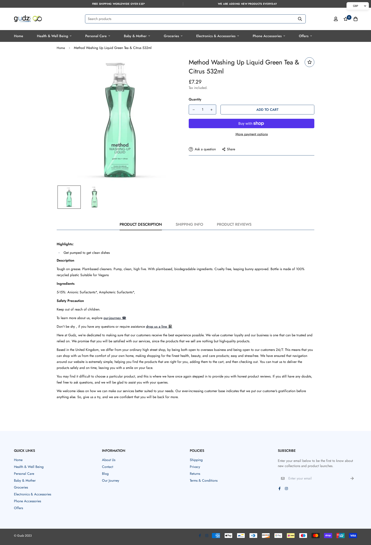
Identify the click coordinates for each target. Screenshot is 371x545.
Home (18, 35)
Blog (105, 473)
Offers (304, 35)
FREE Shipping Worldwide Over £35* (118, 4)
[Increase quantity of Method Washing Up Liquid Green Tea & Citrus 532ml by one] (211, 110)
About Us (108, 459)
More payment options (252, 134)
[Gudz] (28, 18)
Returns (195, 473)
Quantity (195, 99)
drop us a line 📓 (159, 326)
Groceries (171, 35)
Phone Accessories (267, 35)
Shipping (196, 459)
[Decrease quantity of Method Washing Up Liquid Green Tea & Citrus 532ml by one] (193, 110)
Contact (107, 466)
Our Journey (110, 480)
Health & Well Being (52, 35)
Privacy (195, 466)
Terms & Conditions (203, 480)
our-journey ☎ (114, 317)
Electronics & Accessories (216, 35)
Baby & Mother (135, 35)
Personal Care (96, 35)
